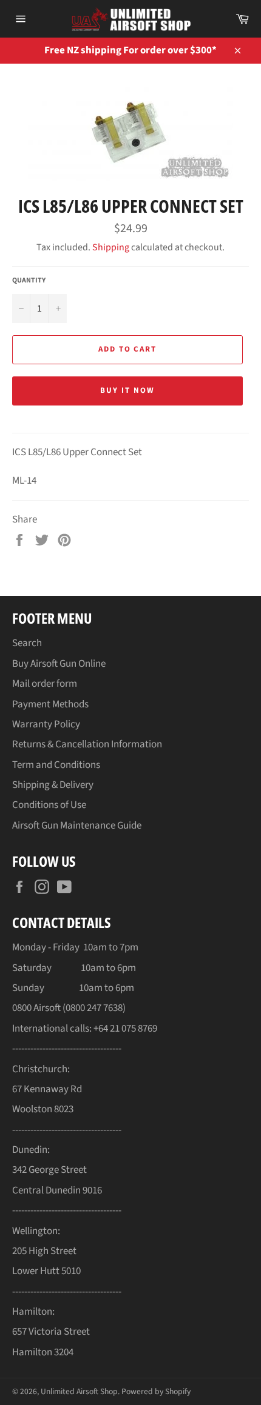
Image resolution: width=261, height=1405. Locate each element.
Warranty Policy (46, 724)
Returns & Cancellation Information (87, 744)
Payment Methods (50, 704)
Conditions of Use (49, 805)
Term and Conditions (56, 765)
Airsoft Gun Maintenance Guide (76, 825)
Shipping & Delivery (52, 785)
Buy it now (127, 390)
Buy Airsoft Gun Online (59, 663)
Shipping (110, 247)
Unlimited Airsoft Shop (79, 1391)
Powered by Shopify (156, 1391)
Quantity (29, 280)
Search (27, 643)
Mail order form (44, 683)
